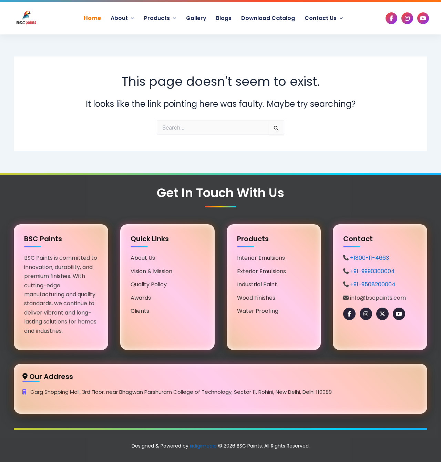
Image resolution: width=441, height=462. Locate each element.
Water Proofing (257, 310)
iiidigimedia (203, 445)
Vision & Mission (151, 270)
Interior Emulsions (261, 256)
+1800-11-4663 (369, 256)
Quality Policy (149, 283)
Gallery (196, 18)
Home (92, 18)
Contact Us (321, 18)
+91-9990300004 (372, 270)
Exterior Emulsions (261, 270)
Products (157, 18)
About (120, 18)
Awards (141, 296)
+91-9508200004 (373, 283)
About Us (143, 256)
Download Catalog (268, 18)
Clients (140, 310)
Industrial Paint (257, 283)
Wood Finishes (256, 296)
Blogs (224, 18)
